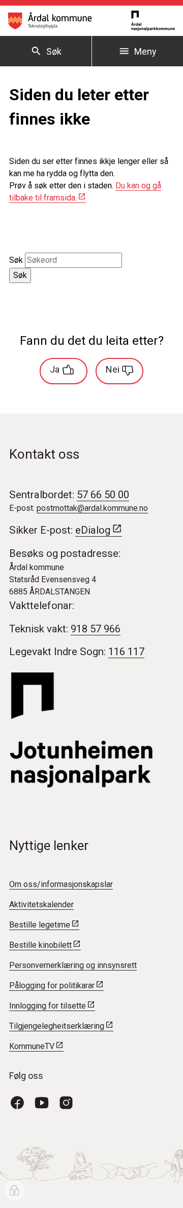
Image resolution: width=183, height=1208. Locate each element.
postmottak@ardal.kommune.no (92, 508)
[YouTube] (46, 1102)
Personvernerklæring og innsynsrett (73, 965)
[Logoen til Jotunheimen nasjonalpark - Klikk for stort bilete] (91, 730)
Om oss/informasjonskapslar (61, 884)
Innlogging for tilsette (47, 1006)
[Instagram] (70, 1102)
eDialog (92, 530)
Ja (54, 369)
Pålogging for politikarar (52, 985)
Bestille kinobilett (40, 945)
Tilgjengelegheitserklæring (56, 1026)
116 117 (126, 652)
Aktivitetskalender (41, 904)
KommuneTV (31, 1046)
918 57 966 (95, 629)
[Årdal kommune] (50, 21)
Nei (112, 369)
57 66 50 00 (103, 495)
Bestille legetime (39, 925)
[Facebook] (21, 1102)
